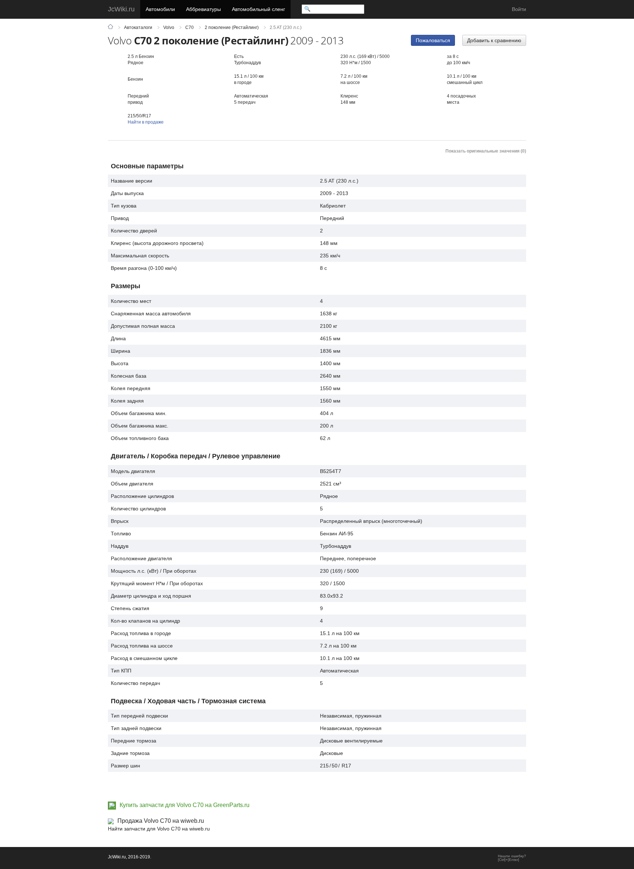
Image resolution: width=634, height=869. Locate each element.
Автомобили (160, 9)
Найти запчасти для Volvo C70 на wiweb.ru (159, 829)
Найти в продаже (146, 122)
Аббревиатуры (203, 9)
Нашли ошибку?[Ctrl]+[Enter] (512, 858)
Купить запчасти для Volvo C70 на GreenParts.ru (184, 805)
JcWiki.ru (121, 9)
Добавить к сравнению (494, 40)
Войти (519, 9)
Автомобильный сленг (258, 9)
